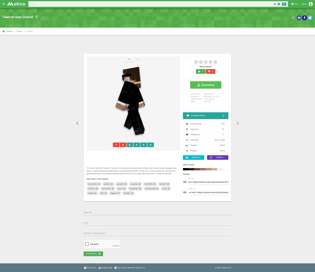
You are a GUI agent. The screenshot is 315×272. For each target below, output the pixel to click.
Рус (294, 4)
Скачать (193, 157)
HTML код (192, 189)
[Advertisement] (157, 44)
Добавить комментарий (94, 233)
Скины (19, 31)
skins (19, 4)
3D (129, 59)
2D (138, 59)
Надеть (216, 157)
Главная (7, 31)
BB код (191, 178)
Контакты (90, 268)
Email (86, 223)
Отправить (93, 254)
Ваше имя (88, 212)
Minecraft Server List (136, 268)
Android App (105, 268)
